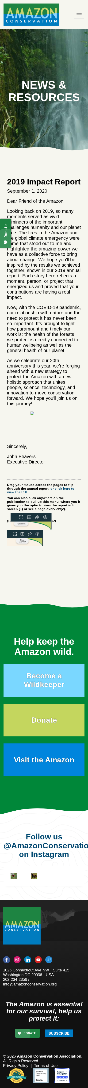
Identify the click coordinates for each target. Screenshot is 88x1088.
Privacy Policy (15, 1065)
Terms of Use (45, 1065)
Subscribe (59, 1033)
